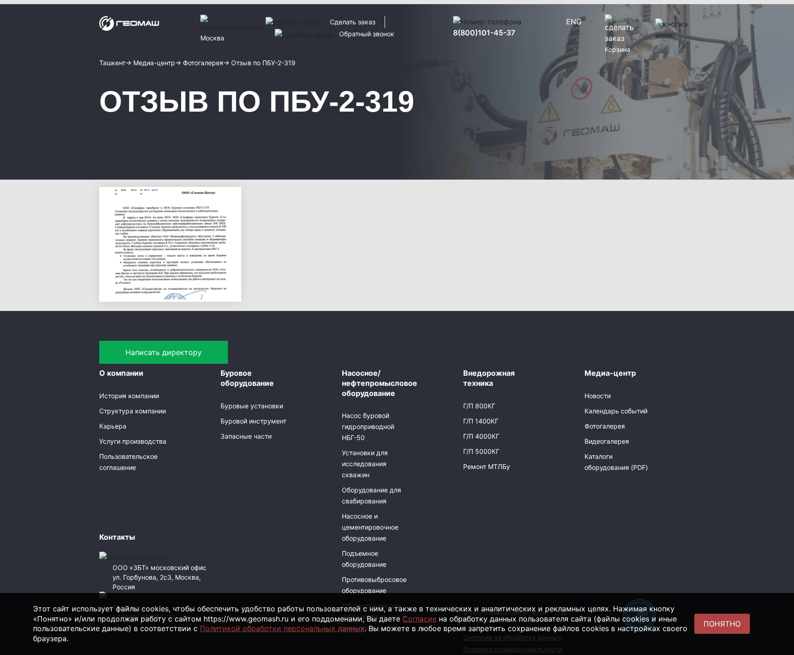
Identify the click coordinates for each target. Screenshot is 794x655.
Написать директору (163, 352)
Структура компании (132, 411)
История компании (129, 396)
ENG (574, 21)
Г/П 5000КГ (481, 451)
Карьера (112, 426)
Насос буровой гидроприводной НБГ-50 (368, 426)
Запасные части (246, 436)
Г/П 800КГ (479, 406)
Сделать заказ (352, 22)
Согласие (420, 618)
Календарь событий (615, 411)
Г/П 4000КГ (481, 436)
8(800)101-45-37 (484, 32)
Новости (597, 396)
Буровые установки (252, 406)
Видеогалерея (606, 441)
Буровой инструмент (253, 421)
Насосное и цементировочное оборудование (370, 527)
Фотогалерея (604, 426)
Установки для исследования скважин (365, 464)
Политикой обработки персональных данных (282, 628)
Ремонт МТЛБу (486, 466)
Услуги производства (132, 441)
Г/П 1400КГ (481, 421)
